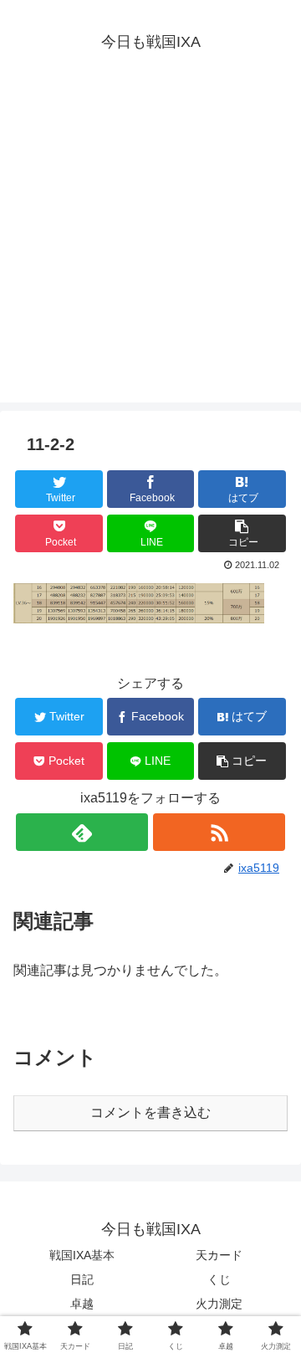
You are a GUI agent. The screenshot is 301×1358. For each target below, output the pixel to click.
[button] (242, 533)
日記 (82, 1279)
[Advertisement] (150, 251)
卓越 (82, 1303)
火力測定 (219, 1303)
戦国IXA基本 (82, 1255)
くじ (219, 1279)
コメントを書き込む (150, 1112)
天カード (219, 1255)
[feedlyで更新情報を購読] (81, 832)
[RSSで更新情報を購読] (218, 832)
